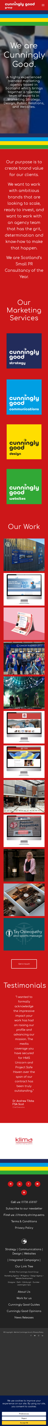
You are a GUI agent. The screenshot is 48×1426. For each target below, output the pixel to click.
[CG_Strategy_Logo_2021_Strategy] (24, 351)
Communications (30, 1249)
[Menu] (43, 5)
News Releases (24, 1317)
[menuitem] (43, 5)
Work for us (24, 1298)
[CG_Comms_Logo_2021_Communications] (24, 397)
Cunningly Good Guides (24, 1304)
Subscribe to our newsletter (24, 1208)
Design (17, 1253)
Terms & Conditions (24, 1221)
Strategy (10, 1249)
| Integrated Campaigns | (24, 1260)
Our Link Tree (24, 1266)
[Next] (38, 998)
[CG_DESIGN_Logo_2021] (24, 442)
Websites (30, 1253)
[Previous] (9, 998)
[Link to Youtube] (35, 1336)
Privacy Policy (24, 1227)
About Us (24, 1291)
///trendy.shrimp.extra (29, 1215)
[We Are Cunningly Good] (20, 5)
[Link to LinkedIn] (42, 1336)
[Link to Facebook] (31, 1336)
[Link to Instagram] (39, 1336)
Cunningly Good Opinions (24, 1311)
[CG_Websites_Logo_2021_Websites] (24, 486)
